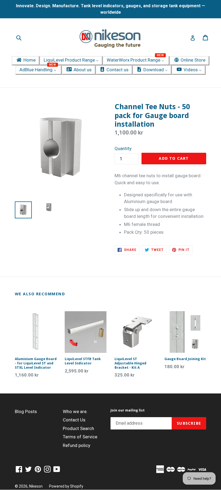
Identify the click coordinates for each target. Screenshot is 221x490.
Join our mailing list (127, 410)
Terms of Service (80, 436)
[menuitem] (25, 61)
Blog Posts (26, 411)
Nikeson (36, 486)
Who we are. (75, 411)
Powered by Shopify (66, 486)
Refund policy (76, 445)
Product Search (78, 428)
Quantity (123, 148)
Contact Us (74, 419)
